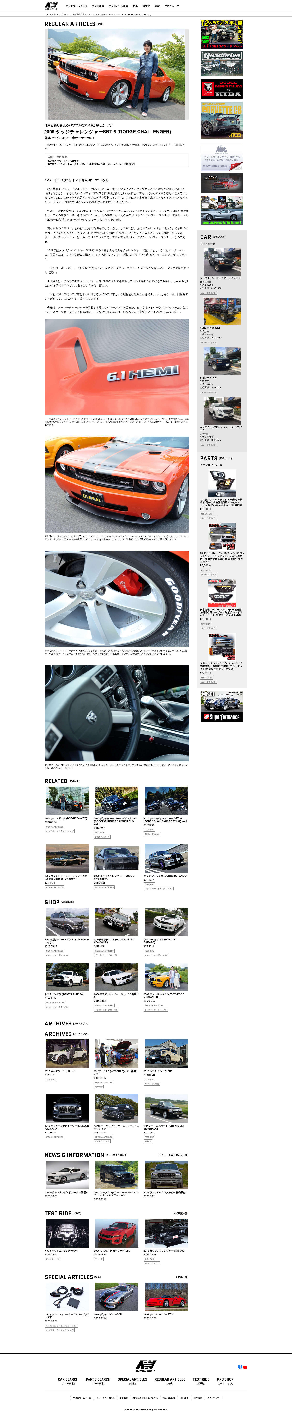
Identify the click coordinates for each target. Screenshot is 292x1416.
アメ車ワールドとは (76, 6)
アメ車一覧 (209, 243)
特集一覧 (182, 1277)
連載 (157, 6)
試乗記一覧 (181, 1213)
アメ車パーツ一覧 (212, 465)
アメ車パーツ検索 (118, 6)
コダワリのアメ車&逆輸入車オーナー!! (76, 14)
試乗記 (146, 6)
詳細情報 (129, 163)
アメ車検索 (98, 6)
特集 (135, 6)
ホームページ (114, 163)
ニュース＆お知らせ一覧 (174, 1155)
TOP (47, 14)
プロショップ (172, 6)
